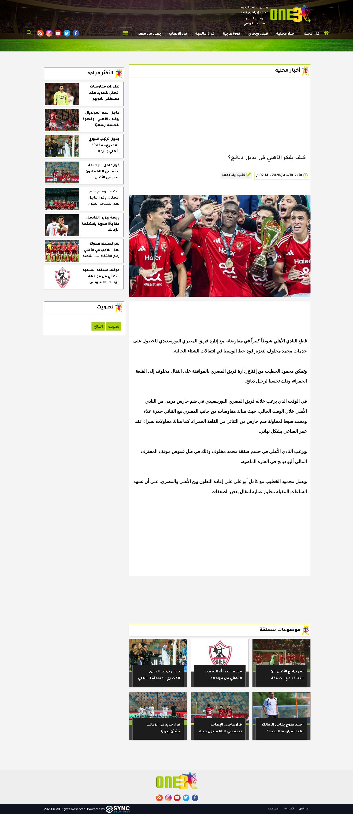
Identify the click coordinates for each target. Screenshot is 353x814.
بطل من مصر (149, 34)
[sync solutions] (118, 809)
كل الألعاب (178, 34)
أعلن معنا (273, 809)
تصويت (113, 326)
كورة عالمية (205, 34)
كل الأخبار (312, 34)
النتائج (98, 326)
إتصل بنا (289, 809)
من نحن (303, 809)
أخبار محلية (285, 34)
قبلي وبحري (258, 34)
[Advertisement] (219, 123)
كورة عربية (231, 34)
